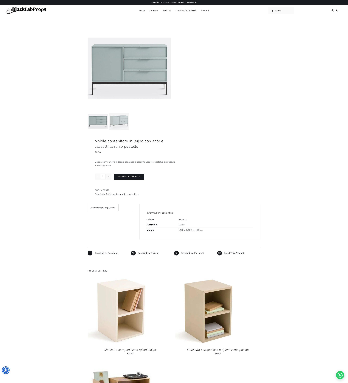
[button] (340, 375)
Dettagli (136, 312)
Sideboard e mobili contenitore (122, 194)
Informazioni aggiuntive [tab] (103, 207)
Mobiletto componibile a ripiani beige (130, 349)
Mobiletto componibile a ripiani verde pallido (218, 349)
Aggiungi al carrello (129, 177)
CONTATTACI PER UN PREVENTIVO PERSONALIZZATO (174, 2)
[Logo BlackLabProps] (25, 7)
